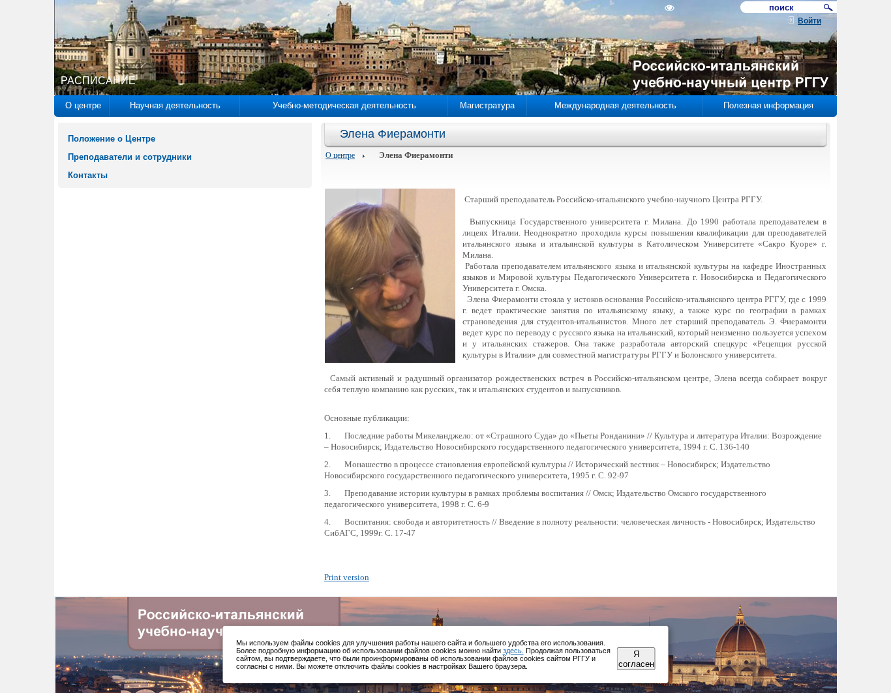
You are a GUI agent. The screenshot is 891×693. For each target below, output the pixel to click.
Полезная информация (768, 105)
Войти (809, 20)
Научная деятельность (175, 105)
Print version (346, 577)
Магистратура (487, 105)
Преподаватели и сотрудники (130, 157)
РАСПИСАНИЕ (98, 80)
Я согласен (636, 659)
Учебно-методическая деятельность (344, 105)
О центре (83, 105)
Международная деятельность (615, 105)
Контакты (88, 175)
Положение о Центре (111, 139)
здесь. (513, 650)
